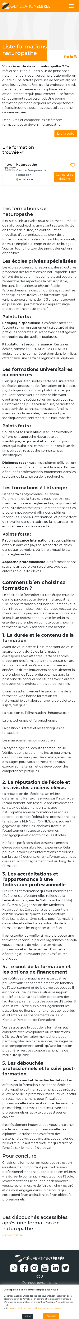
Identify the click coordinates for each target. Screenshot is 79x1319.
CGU (39, 1276)
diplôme (64, 176)
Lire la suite (65, 133)
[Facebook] (65, 57)
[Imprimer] (75, 57)
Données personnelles (39, 1283)
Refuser (27, 1316)
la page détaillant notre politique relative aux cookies (35, 1308)
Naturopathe (12, 1235)
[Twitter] (67, 57)
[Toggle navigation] (71, 6)
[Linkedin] (71, 57)
